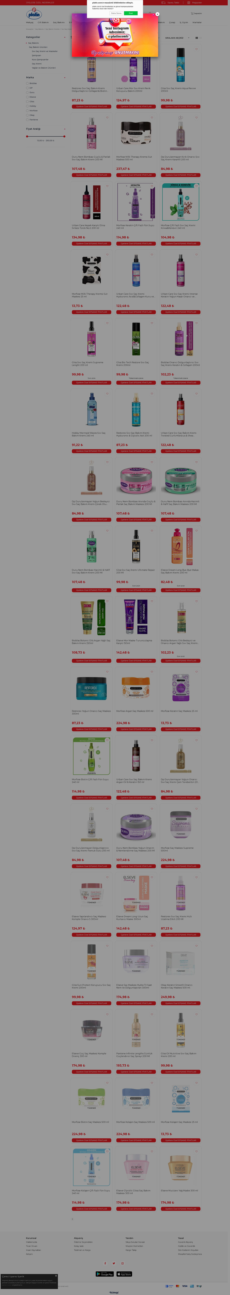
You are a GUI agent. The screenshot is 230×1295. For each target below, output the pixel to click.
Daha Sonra (116, 13)
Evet (131, 13)
